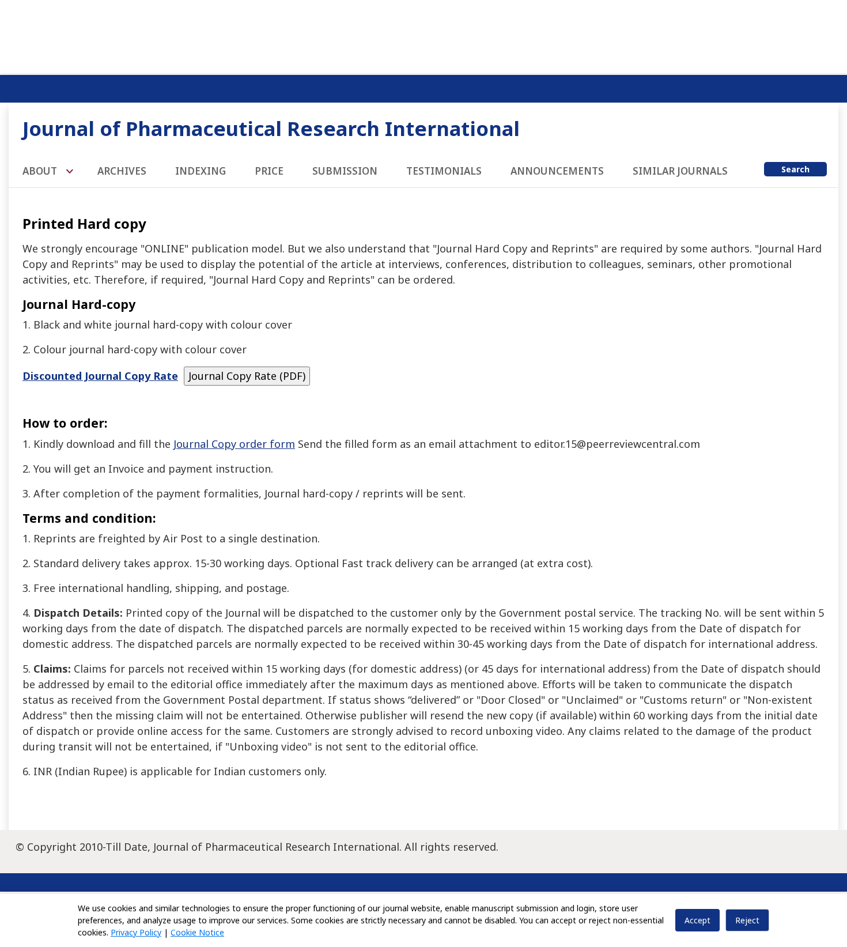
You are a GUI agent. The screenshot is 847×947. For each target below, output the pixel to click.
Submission (344, 171)
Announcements (557, 171)
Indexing (200, 171)
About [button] (40, 171)
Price (269, 171)
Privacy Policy (136, 932)
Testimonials (444, 171)
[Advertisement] (423, 34)
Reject (747, 920)
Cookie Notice (197, 932)
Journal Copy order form (234, 444)
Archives (121, 171)
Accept (697, 920)
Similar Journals (680, 171)
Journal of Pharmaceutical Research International (271, 128)
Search (795, 169)
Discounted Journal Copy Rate (100, 376)
